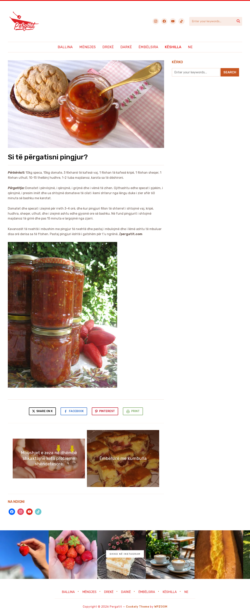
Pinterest (107, 411)
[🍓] (24, 554)
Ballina (65, 47)
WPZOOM (160, 606)
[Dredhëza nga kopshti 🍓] (73, 554)
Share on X (44, 411)
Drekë (108, 47)
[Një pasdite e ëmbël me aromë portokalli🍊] (219, 554)
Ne (190, 47)
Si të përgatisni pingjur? (48, 157)
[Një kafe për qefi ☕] (170, 554)
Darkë (126, 47)
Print (135, 411)
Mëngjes (87, 47)
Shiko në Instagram (125, 554)
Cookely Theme (137, 606)
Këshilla (173, 47)
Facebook (76, 411)
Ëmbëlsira (148, 47)
